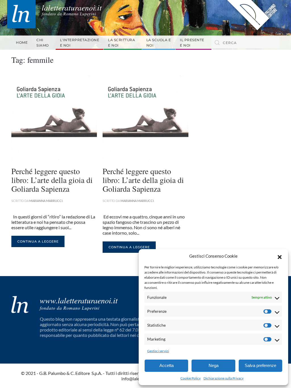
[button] (279, 256)
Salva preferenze (260, 365)
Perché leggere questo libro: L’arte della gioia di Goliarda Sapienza (52, 180)
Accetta (166, 365)
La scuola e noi (158, 42)
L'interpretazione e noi (79, 42)
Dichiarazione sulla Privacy (223, 378)
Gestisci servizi (158, 351)
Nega (214, 365)
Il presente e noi (192, 42)
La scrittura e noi (121, 42)
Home (22, 42)
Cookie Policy (190, 378)
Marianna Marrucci (46, 201)
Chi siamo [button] (42, 42)
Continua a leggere (38, 241)
